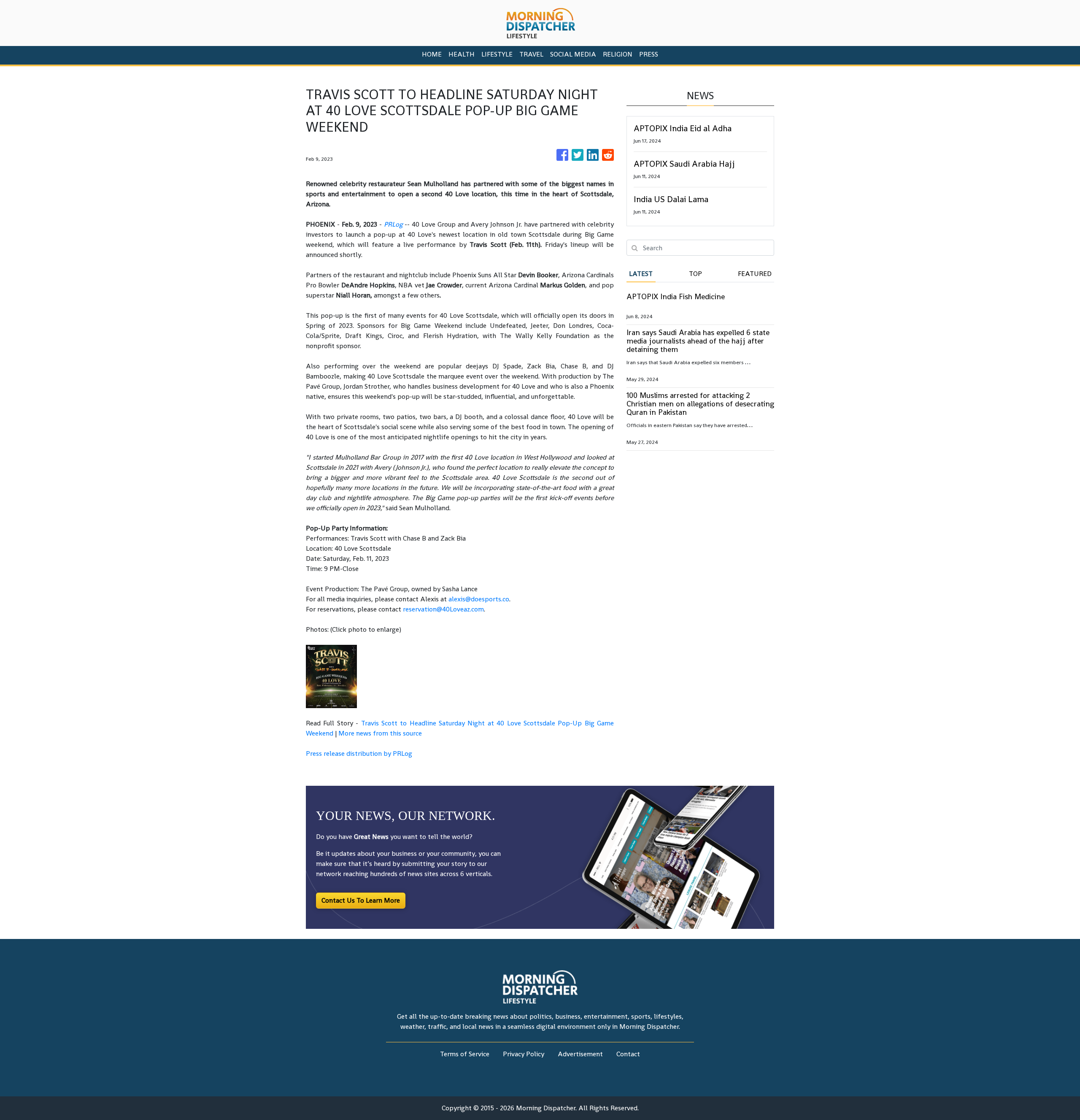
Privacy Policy (523, 1054)
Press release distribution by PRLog (359, 753)
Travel (531, 54)
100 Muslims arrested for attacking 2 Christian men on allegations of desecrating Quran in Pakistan (700, 403)
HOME (432, 54)
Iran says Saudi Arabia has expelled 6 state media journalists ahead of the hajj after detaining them (698, 340)
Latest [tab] (641, 273)
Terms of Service (464, 1054)
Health (461, 54)
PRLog (393, 224)
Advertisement (580, 1054)
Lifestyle (497, 54)
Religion (617, 54)
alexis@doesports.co (478, 599)
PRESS (648, 54)
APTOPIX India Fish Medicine (675, 296)
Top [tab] (695, 273)
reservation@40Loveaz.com (443, 609)
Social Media (573, 54)
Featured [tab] (755, 273)
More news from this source (380, 733)
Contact (628, 1054)
